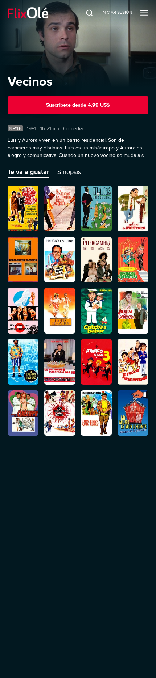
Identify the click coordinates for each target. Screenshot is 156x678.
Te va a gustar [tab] (28, 171)
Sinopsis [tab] (69, 171)
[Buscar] (84, 12)
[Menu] (144, 12)
